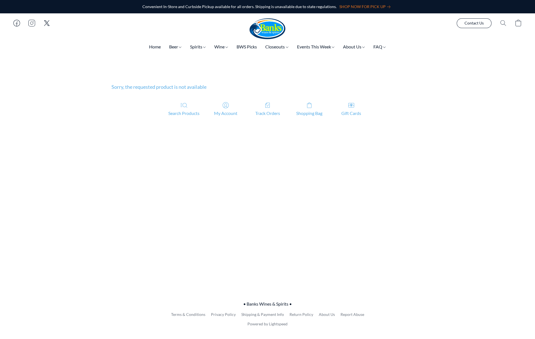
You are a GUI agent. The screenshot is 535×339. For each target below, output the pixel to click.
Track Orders (267, 113)
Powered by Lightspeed (267, 323)
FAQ (378, 46)
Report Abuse (352, 314)
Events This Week (314, 46)
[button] (267, 29)
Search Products (184, 113)
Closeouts (275, 46)
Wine (219, 46)
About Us (352, 46)
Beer (174, 46)
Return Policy (301, 314)
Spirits (196, 46)
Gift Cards (351, 113)
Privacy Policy (223, 314)
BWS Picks (247, 46)
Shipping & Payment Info (262, 314)
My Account (225, 113)
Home (155, 46)
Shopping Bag (309, 113)
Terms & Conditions (188, 314)
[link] (366, 6)
